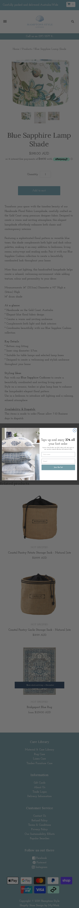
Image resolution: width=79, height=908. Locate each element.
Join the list (58, 467)
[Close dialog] (74, 430)
